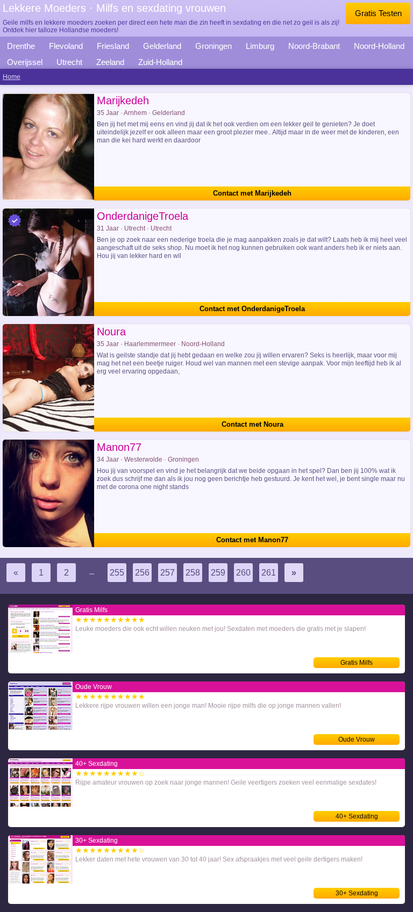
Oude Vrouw (356, 739)
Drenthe (21, 46)
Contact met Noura (252, 424)
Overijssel (24, 62)
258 (193, 572)
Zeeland (110, 62)
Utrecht (69, 62)
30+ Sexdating (357, 893)
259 (218, 572)
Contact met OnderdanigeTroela (252, 309)
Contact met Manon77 (252, 540)
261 (268, 572)
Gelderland (162, 46)
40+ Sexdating (357, 816)
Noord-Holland (379, 46)
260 (243, 572)
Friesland (113, 46)
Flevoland (66, 46)
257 (167, 572)
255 (117, 572)
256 (142, 572)
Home (11, 77)
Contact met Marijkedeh (252, 193)
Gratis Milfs (356, 662)
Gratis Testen (378, 13)
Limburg (260, 46)
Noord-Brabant (314, 46)
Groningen (213, 46)
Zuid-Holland (160, 62)
